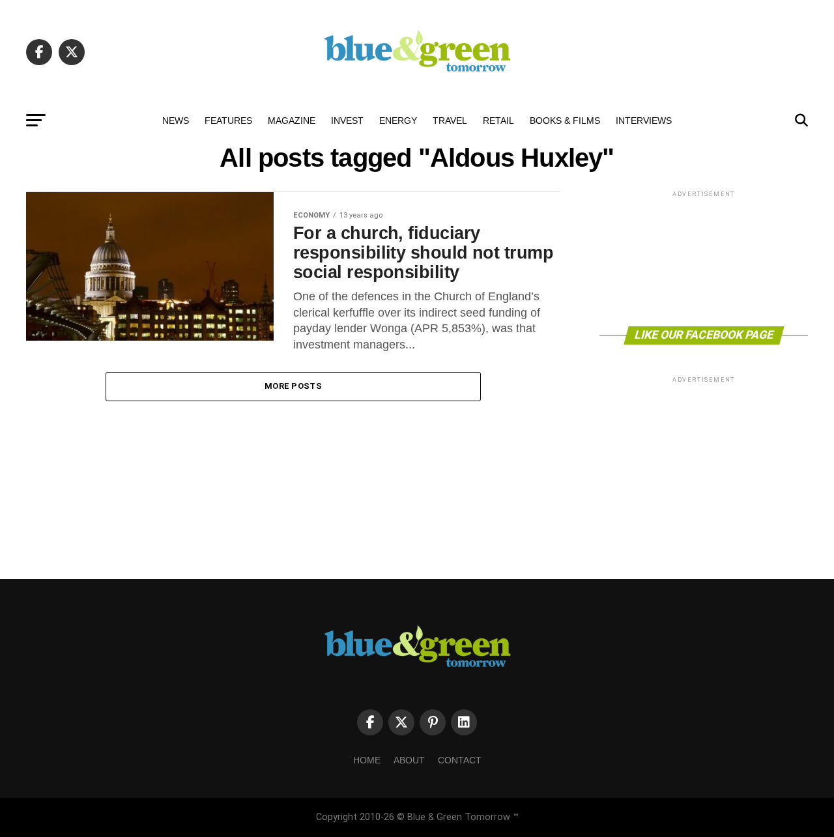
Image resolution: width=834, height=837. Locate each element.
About (409, 760)
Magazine (291, 120)
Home (367, 760)
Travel (450, 120)
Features (228, 120)
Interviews (644, 120)
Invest (347, 120)
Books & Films (565, 120)
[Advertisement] (703, 257)
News (175, 120)
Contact (460, 760)
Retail (498, 120)
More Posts (293, 386)
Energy (398, 120)
